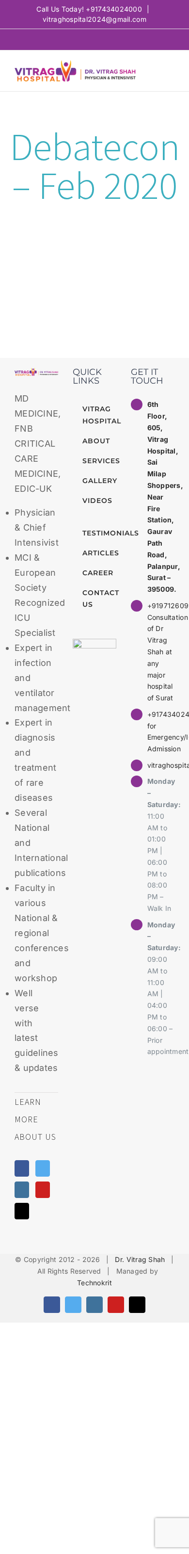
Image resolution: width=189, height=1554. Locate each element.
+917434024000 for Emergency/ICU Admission (160, 731)
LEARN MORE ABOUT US (35, 1119)
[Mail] (22, 1211)
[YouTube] (42, 1190)
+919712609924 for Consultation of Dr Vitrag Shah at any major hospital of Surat (160, 651)
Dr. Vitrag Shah (140, 1259)
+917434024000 (114, 9)
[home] (36, 375)
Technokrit (94, 1283)
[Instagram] (22, 1190)
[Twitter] (42, 1168)
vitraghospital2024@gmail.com (94, 19)
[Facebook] (22, 1168)
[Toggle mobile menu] (170, 71)
